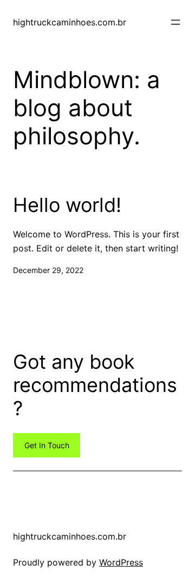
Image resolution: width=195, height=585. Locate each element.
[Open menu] (175, 22)
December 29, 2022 (48, 270)
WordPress (121, 562)
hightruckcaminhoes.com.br (69, 22)
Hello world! (67, 205)
